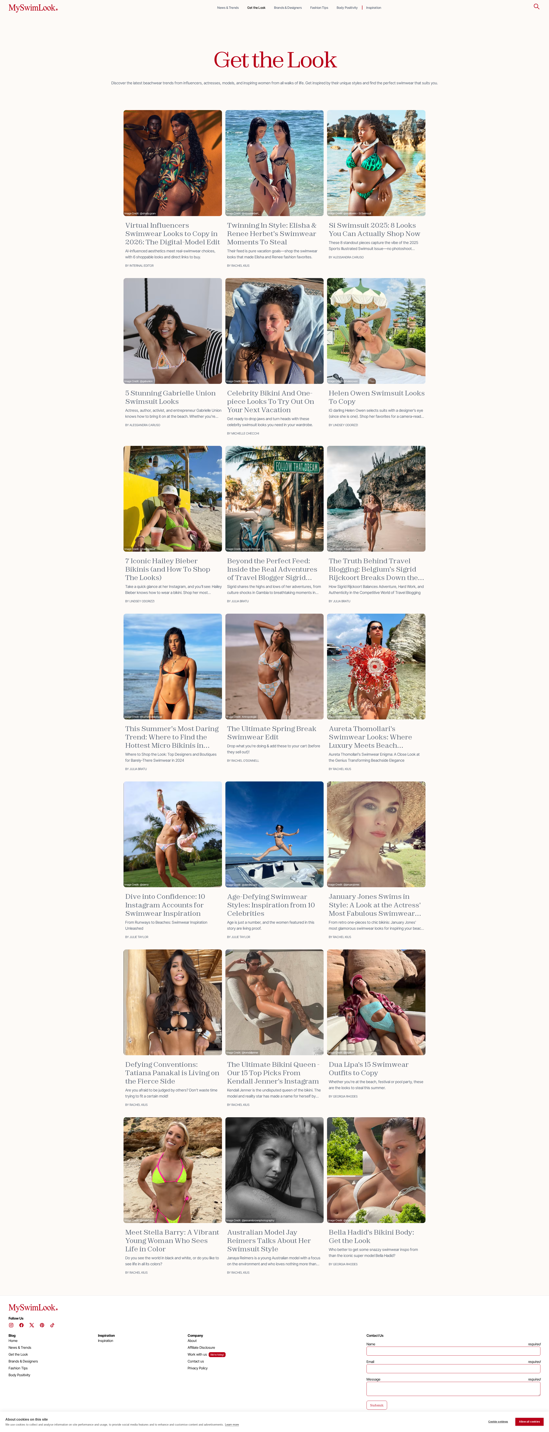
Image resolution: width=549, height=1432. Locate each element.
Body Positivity (347, 8)
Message (373, 1379)
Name (371, 1344)
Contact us (196, 1361)
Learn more (232, 1424)
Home (13, 1340)
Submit (376, 1405)
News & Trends (228, 8)
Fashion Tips (319, 8)
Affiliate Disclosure (201, 1347)
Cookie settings (498, 1421)
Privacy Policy (198, 1368)
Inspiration (373, 8)
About (192, 1340)
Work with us (197, 1354)
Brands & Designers (288, 8)
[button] (536, 6)
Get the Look (256, 8)
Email (370, 1361)
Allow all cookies (529, 1421)
